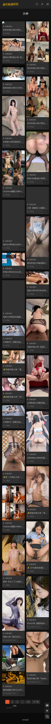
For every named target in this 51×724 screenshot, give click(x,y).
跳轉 (14, 706)
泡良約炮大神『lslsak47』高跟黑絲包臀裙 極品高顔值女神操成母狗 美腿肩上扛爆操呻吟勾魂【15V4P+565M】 (37, 678)
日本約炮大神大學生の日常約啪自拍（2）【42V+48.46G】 (13, 30)
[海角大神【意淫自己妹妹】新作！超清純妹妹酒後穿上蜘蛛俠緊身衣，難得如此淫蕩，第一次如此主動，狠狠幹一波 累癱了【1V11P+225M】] (13, 610)
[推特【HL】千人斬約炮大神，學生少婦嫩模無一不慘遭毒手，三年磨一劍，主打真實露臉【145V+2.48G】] (13, 555)
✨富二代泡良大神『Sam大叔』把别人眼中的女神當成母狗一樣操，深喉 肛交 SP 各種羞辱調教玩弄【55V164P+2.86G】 (13, 477)
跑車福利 (8, 26)
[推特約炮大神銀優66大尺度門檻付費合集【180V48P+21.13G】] (37, 236)
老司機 (10, 4)
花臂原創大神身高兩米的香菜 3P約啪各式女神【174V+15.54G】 (37, 458)
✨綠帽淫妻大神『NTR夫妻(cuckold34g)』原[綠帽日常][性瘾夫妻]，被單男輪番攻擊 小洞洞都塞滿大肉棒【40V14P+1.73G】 (13, 397)
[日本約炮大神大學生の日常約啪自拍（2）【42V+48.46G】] (13, 22)
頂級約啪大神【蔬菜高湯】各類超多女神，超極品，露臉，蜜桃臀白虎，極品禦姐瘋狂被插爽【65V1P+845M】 (37, 347)
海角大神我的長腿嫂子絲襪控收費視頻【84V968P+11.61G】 (13, 317)
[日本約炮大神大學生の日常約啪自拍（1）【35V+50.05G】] (37, 97)
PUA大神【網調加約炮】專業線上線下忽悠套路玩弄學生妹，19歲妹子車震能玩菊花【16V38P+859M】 (37, 623)
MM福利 (25, 720)
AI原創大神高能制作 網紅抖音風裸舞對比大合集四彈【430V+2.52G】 (13, 142)
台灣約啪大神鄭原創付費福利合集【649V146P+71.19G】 (37, 403)
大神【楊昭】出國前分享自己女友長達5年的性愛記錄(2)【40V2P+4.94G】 (37, 208)
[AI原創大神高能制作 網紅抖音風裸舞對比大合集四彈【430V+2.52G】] (13, 116)
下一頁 (35, 702)
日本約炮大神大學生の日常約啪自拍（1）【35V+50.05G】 (37, 123)
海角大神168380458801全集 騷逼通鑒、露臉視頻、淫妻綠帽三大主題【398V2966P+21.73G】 (37, 290)
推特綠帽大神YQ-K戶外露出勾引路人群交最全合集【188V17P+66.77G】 (13, 690)
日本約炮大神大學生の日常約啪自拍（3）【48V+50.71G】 (37, 68)
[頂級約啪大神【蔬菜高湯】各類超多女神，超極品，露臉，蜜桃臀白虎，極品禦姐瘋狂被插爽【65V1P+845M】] (37, 320)
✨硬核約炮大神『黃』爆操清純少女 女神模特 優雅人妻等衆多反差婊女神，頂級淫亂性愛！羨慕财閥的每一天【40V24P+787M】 (37, 513)
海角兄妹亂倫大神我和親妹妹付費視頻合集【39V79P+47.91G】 (37, 178)
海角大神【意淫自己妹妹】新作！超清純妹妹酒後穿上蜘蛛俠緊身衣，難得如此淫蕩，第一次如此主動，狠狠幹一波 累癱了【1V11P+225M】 (13, 636)
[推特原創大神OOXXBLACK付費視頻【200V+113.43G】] (13, 74)
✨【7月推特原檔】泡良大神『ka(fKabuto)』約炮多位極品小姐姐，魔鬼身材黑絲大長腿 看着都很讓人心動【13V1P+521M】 (37, 567)
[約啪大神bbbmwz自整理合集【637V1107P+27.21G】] (13, 259)
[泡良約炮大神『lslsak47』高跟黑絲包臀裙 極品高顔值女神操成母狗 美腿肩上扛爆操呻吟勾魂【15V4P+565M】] (37, 652)
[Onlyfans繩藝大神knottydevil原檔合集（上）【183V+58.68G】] (13, 503)
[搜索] (37, 4)
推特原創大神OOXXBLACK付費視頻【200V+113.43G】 (13, 88)
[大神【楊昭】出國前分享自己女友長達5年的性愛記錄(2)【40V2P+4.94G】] (37, 194)
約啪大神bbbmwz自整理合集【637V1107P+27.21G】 (13, 272)
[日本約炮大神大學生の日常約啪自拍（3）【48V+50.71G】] (37, 41)
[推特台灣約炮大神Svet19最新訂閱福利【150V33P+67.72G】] (13, 219)
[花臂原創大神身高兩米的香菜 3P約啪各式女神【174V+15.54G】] (37, 431)
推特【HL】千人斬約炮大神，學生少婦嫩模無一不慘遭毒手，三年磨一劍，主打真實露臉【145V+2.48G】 (13, 581)
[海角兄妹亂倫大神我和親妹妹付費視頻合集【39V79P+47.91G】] (37, 152)
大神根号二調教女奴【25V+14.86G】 (13, 342)
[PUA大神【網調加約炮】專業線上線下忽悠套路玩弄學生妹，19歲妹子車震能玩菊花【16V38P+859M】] (37, 596)
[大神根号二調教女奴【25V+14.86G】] (13, 330)
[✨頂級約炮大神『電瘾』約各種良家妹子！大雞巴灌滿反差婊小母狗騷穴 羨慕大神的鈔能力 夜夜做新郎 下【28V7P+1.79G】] (13, 356)
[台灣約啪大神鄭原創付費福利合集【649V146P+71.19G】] (37, 376)
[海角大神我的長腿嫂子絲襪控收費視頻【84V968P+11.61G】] (13, 295)
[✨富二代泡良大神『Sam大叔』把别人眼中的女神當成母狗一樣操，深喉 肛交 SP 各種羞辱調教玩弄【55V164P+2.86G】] (13, 450)
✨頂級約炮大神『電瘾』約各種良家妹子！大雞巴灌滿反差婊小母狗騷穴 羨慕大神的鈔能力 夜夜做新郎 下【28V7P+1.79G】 (13, 369)
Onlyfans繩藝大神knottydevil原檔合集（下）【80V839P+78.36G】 (13, 191)
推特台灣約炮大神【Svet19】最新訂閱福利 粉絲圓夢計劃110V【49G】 (13, 57)
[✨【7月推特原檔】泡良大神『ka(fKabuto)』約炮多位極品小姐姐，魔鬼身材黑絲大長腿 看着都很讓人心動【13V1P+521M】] (37, 541)
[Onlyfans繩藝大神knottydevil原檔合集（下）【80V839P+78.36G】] (13, 167)
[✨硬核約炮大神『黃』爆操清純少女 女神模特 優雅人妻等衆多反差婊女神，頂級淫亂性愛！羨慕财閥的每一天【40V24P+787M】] (37, 486)
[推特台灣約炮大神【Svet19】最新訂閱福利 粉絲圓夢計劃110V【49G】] (13, 44)
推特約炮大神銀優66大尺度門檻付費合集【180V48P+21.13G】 (37, 263)
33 (28, 702)
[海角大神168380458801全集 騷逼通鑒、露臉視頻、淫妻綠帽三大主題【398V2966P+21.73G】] (37, 277)
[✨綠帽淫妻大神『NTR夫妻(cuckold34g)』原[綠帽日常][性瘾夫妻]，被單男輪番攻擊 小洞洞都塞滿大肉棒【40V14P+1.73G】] (13, 384)
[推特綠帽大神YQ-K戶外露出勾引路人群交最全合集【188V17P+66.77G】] (13, 664)
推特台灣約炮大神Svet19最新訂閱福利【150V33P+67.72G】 (13, 244)
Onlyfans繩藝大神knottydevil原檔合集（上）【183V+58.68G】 (13, 526)
